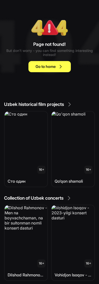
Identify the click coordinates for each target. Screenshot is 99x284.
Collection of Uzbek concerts (33, 198)
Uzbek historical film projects (34, 104)
